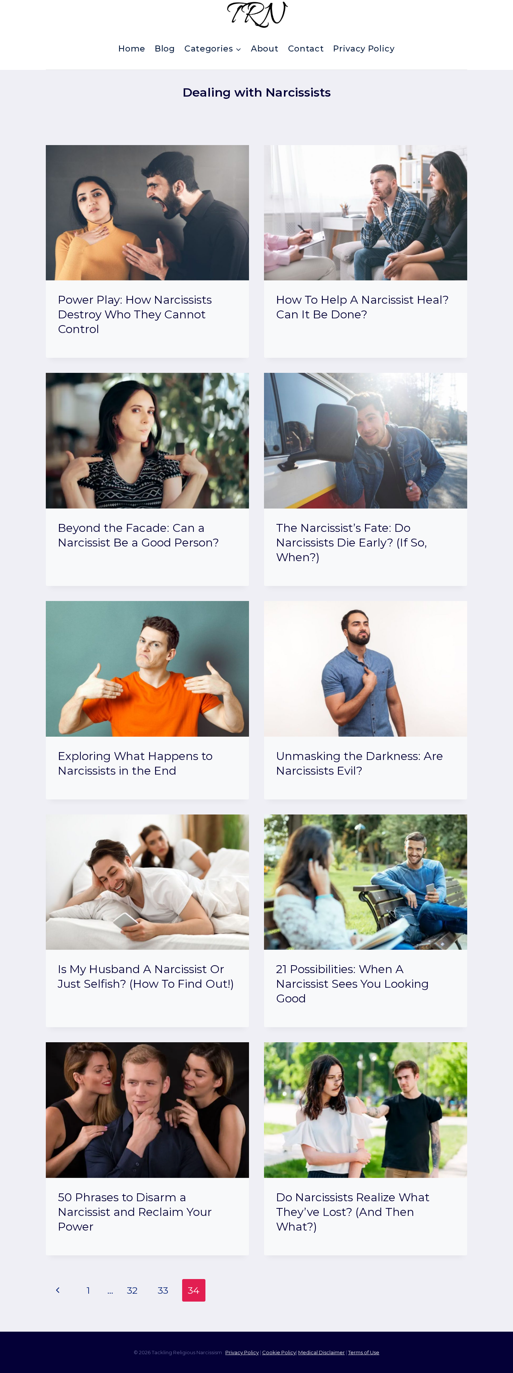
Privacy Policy (363, 49)
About (264, 49)
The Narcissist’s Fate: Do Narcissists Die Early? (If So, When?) (351, 542)
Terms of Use (363, 1352)
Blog (165, 49)
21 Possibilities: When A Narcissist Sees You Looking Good (352, 983)
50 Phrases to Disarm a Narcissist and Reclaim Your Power (135, 1212)
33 (163, 1290)
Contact (306, 49)
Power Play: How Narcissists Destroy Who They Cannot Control (135, 314)
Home (131, 49)
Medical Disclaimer (321, 1352)
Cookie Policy (279, 1352)
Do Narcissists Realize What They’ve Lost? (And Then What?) (353, 1212)
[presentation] (147, 213)
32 (132, 1290)
